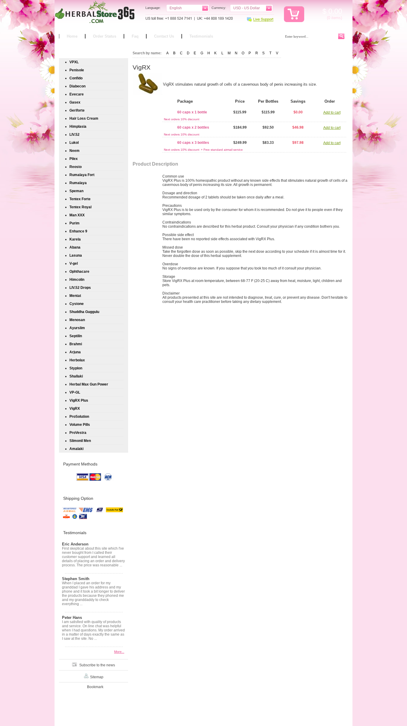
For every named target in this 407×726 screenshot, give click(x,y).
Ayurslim (77, 328)
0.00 (334, 11)
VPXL (74, 62)
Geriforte (77, 110)
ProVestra (77, 433)
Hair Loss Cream (83, 118)
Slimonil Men (80, 441)
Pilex (73, 159)
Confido (76, 78)
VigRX (74, 408)
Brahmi (75, 344)
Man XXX (77, 215)
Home (72, 36)
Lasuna (75, 255)
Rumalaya (78, 183)
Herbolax (77, 360)
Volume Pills (79, 425)
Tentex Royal (80, 207)
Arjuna (75, 352)
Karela (75, 239)
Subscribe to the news (97, 665)
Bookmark (95, 687)
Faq (135, 36)
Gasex (74, 102)
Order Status (104, 36)
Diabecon (77, 86)
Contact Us (164, 36)
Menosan (77, 320)
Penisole (76, 70)
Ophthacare (79, 271)
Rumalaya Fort (81, 175)
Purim (74, 223)
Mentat (75, 296)
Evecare (76, 94)
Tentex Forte (80, 199)
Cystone (76, 304)
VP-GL (74, 392)
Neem (74, 151)
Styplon (75, 368)
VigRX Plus (78, 400)
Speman (76, 191)
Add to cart (332, 112)
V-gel (73, 263)
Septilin (75, 336)
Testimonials (201, 36)
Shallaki (76, 376)
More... (119, 651)
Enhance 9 (78, 231)
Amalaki (76, 449)
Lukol (74, 143)
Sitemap (96, 677)
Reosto (75, 167)
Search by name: (147, 53)
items (336, 18)
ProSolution (79, 416)
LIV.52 (74, 134)
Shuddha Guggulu (84, 312)
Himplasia (77, 126)
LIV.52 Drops (80, 288)
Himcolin (76, 280)
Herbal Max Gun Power (88, 384)
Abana (74, 247)
